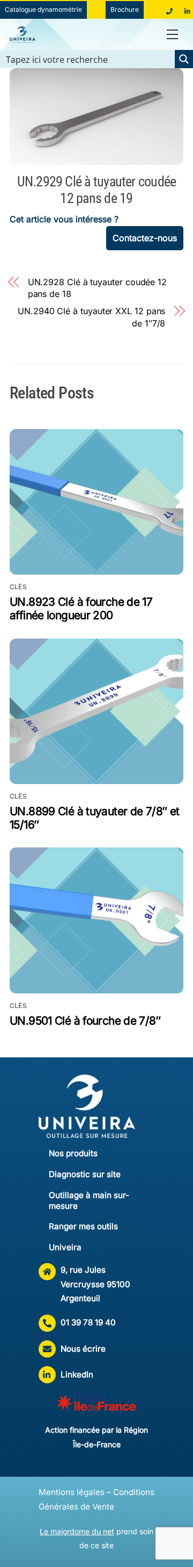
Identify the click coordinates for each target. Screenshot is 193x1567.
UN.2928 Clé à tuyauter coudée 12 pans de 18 (97, 288)
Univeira (65, 1247)
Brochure (124, 9)
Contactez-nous (145, 238)
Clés (18, 587)
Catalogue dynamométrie (43, 9)
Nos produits (73, 1153)
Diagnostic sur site (85, 1174)
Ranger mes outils (83, 1226)
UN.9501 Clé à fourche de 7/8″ (85, 1020)
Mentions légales (72, 1492)
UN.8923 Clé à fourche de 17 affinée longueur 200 (81, 608)
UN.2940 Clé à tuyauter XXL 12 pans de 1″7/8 (91, 317)
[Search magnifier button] (184, 59)
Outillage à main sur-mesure (89, 1200)
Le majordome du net (77, 1531)
